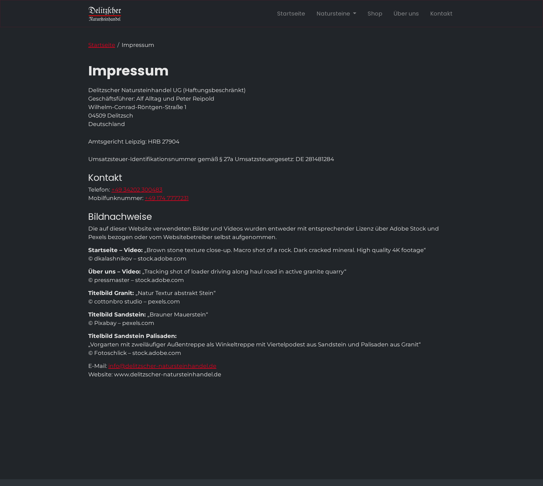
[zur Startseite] (104, 14)
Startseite (291, 14)
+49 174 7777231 (167, 198)
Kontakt (441, 14)
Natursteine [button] (334, 14)
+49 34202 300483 (136, 189)
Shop (375, 14)
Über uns (406, 14)
